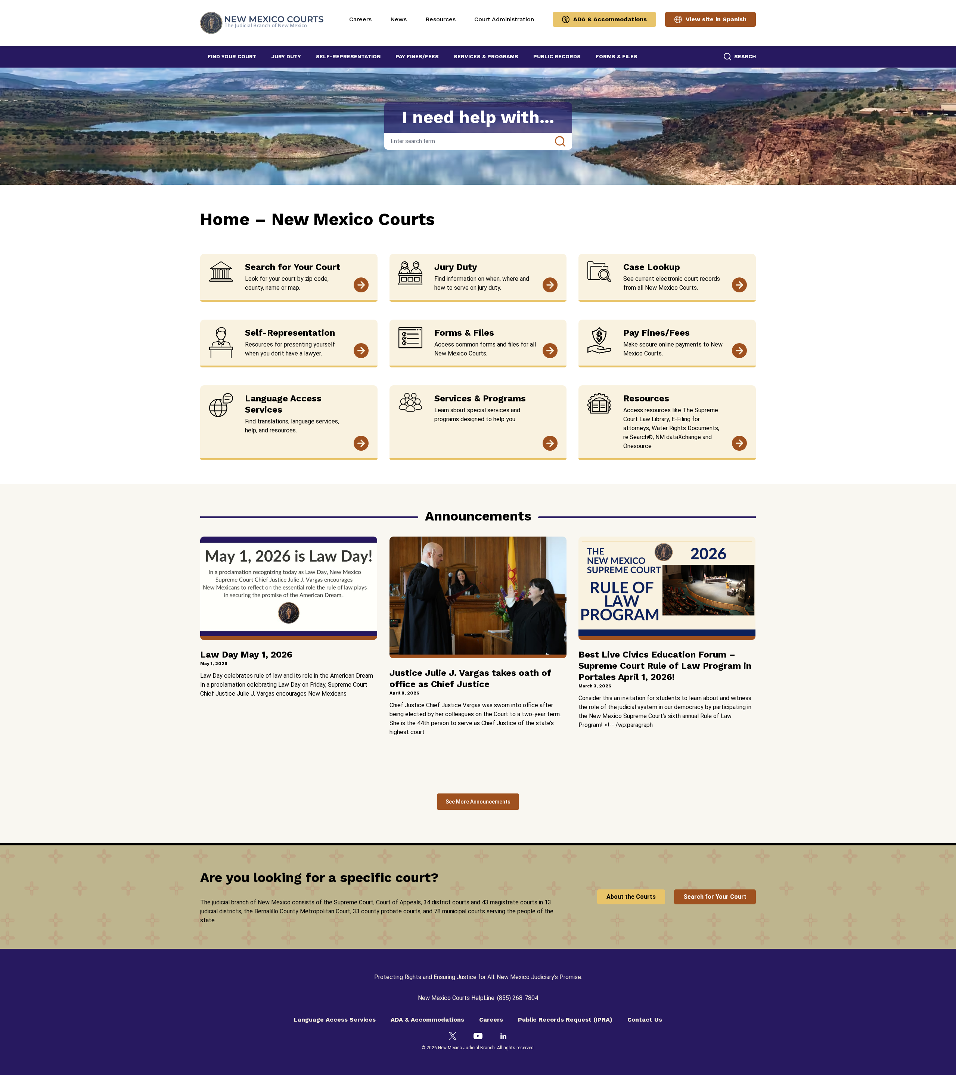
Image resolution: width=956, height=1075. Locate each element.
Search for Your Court (715, 896)
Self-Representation (348, 56)
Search (745, 56)
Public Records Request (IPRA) (565, 1019)
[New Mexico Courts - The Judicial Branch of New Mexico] (261, 23)
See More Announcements (478, 802)
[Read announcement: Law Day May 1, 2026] (288, 587)
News (398, 19)
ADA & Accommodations (610, 19)
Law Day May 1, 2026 (246, 654)
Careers (360, 19)
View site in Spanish (716, 19)
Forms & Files (616, 56)
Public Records (557, 56)
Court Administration (504, 19)
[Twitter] (452, 1036)
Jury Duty (286, 56)
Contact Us (644, 1019)
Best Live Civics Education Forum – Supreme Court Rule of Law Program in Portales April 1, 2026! (664, 665)
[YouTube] (478, 1036)
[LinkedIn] (503, 1036)
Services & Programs (486, 56)
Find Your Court (232, 56)
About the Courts (631, 896)
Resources (440, 19)
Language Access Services (335, 1019)
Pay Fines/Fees (417, 56)
